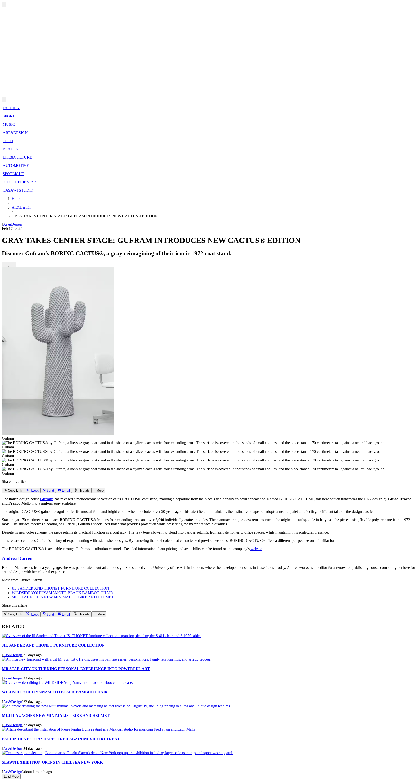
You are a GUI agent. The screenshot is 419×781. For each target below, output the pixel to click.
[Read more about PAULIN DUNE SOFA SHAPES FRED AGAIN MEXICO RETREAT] (99, 729)
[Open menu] (4, 99)
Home (16, 198)
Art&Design (21, 207)
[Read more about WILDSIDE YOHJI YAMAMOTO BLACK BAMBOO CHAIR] (67, 682)
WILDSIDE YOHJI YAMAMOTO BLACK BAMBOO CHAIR (62, 593)
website (256, 549)
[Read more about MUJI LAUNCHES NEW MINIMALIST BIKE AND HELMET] (116, 706)
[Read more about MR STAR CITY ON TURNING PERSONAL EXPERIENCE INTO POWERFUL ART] (107, 659)
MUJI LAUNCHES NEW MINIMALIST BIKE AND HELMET (63, 597)
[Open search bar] (4, 4)
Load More (11, 776)
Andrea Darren (17, 558)
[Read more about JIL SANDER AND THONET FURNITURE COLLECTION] (101, 636)
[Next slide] (12, 264)
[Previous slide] (5, 264)
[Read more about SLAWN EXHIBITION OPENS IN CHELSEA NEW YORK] (117, 753)
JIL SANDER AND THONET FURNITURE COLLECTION (60, 588)
